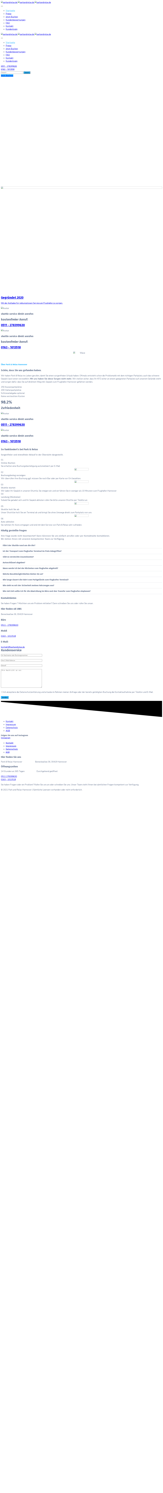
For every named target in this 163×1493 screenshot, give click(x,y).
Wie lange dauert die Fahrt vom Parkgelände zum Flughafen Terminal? (36, 579)
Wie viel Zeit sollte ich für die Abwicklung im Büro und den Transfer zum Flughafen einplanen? (47, 591)
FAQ (8, 23)
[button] (81, 545)
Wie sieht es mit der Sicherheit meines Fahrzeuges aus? (28, 585)
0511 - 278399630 (9, 66)
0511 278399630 (9, 776)
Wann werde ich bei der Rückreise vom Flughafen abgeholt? (30, 568)
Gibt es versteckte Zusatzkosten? (18, 557)
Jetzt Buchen (12, 16)
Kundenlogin (11, 29)
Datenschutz (12, 727)
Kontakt (9, 26)
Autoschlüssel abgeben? (14, 562)
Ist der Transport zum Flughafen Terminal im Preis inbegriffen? (32, 551)
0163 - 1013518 (7, 69)
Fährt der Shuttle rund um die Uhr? (19, 545)
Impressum (11, 724)
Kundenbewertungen (15, 20)
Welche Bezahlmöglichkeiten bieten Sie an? (23, 574)
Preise (8, 13)
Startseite (10, 10)
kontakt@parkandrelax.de (13, 647)
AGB (8, 730)
